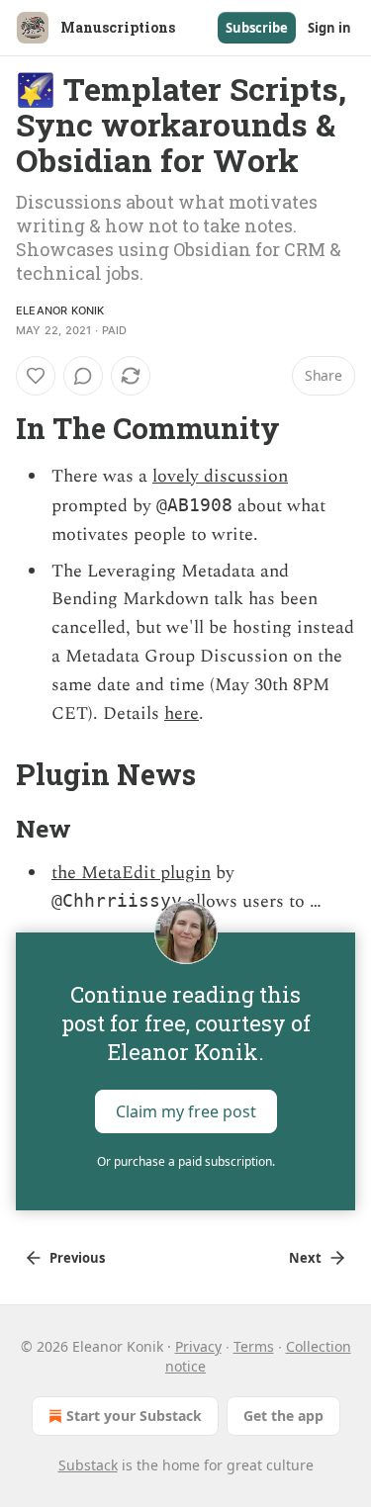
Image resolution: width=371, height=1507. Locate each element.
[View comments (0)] (83, 376)
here (181, 713)
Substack (88, 1465)
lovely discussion (220, 476)
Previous (77, 1258)
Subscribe (257, 28)
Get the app (283, 1415)
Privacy (198, 1346)
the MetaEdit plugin (131, 872)
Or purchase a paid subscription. (186, 1161)
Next (305, 1258)
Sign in (329, 28)
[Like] (35, 376)
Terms (253, 1346)
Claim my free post (186, 1111)
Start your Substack (134, 1415)
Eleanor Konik (60, 310)
